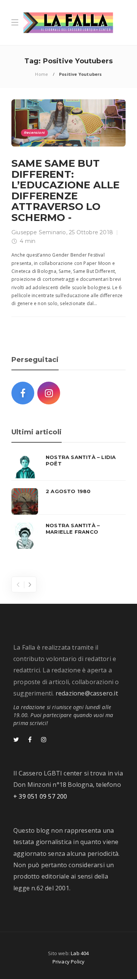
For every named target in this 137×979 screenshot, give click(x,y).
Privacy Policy (69, 961)
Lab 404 (80, 953)
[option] (68, 501)
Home (41, 74)
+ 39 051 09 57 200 (40, 796)
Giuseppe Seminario (38, 232)
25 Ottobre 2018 (91, 232)
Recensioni (34, 132)
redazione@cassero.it (87, 693)
